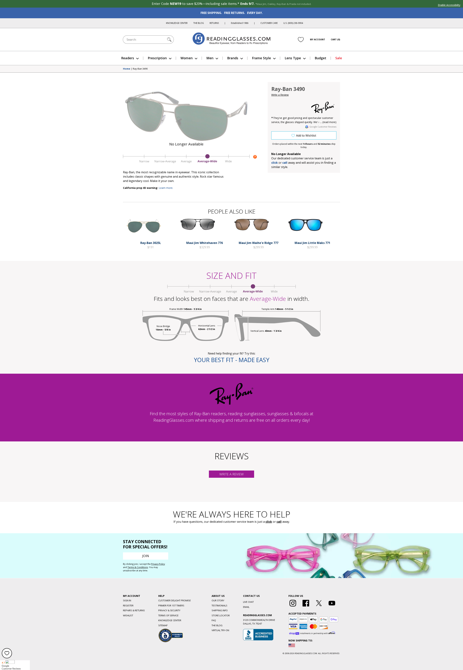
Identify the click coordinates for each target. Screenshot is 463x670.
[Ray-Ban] (322, 107)
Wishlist (128, 615)
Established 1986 (239, 23)
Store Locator (221, 615)
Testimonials (219, 605)
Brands (232, 58)
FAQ (214, 620)
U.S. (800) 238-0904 (293, 23)
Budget (320, 58)
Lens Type (293, 58)
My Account (317, 39)
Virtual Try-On (220, 630)
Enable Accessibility (449, 5)
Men (209, 58)
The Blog (198, 23)
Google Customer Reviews (322, 126)
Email (246, 607)
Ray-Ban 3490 (140, 68)
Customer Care (269, 23)
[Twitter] (319, 606)
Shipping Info (220, 610)
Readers (127, 58)
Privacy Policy (158, 564)
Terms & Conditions (138, 567)
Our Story (218, 600)
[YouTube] (332, 606)
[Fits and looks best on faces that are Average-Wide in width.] (186, 162)
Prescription (157, 58)
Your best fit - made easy (231, 360)
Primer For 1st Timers (171, 605)
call (284, 163)
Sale (338, 58)
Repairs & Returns (134, 610)
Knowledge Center (177, 23)
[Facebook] (305, 606)
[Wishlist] (300, 39)
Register (128, 605)
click (269, 522)
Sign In (127, 600)
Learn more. (166, 188)
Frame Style (261, 58)
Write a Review (280, 94)
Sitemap (163, 625)
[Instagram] (292, 606)
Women (186, 58)
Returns (214, 23)
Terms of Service (168, 615)
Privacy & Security (169, 610)
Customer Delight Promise (174, 600)
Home (126, 68)
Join (145, 556)
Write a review (231, 474)
